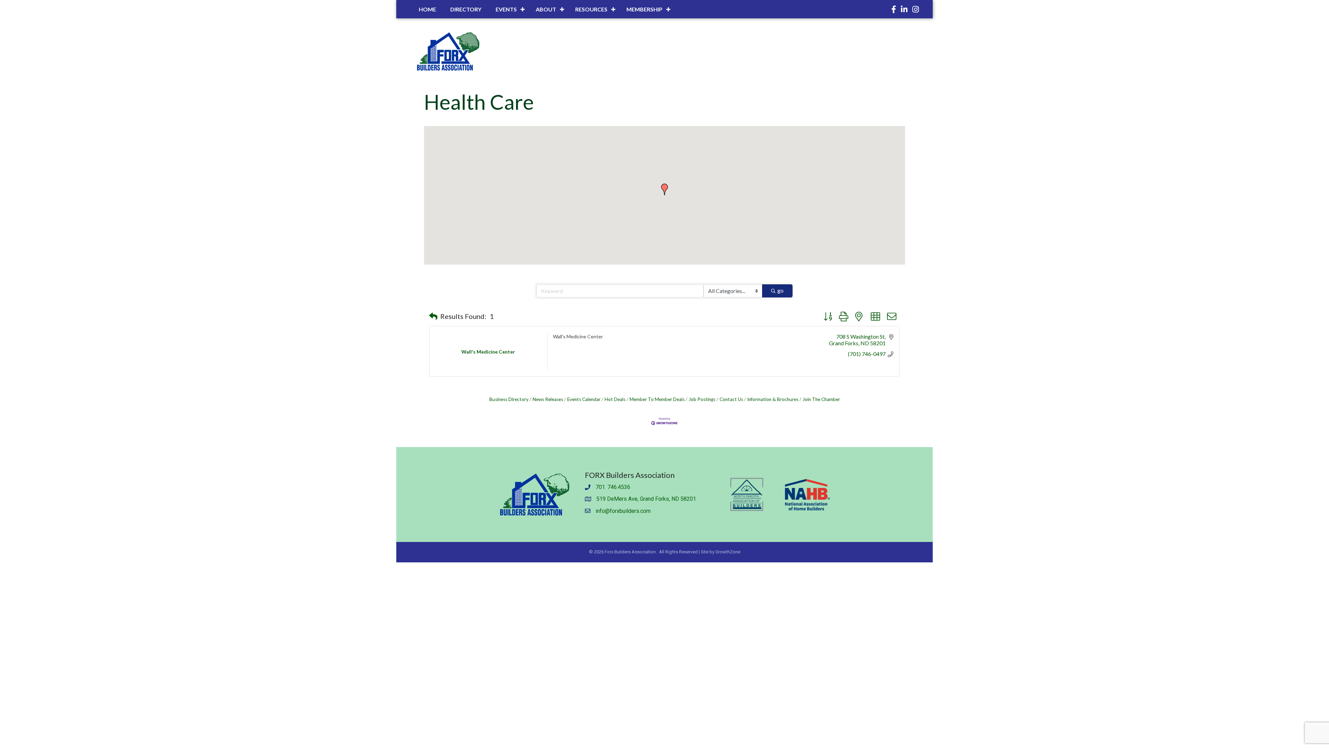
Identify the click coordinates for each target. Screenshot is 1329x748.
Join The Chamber (821, 399)
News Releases (548, 399)
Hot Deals (615, 399)
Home (427, 9)
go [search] (780, 290)
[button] (664, 189)
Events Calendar (583, 399)
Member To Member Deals (657, 399)
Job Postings (702, 399)
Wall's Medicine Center (578, 336)
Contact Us (731, 399)
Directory (465, 9)
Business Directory (508, 399)
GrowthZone (727, 551)
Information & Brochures (772, 399)
